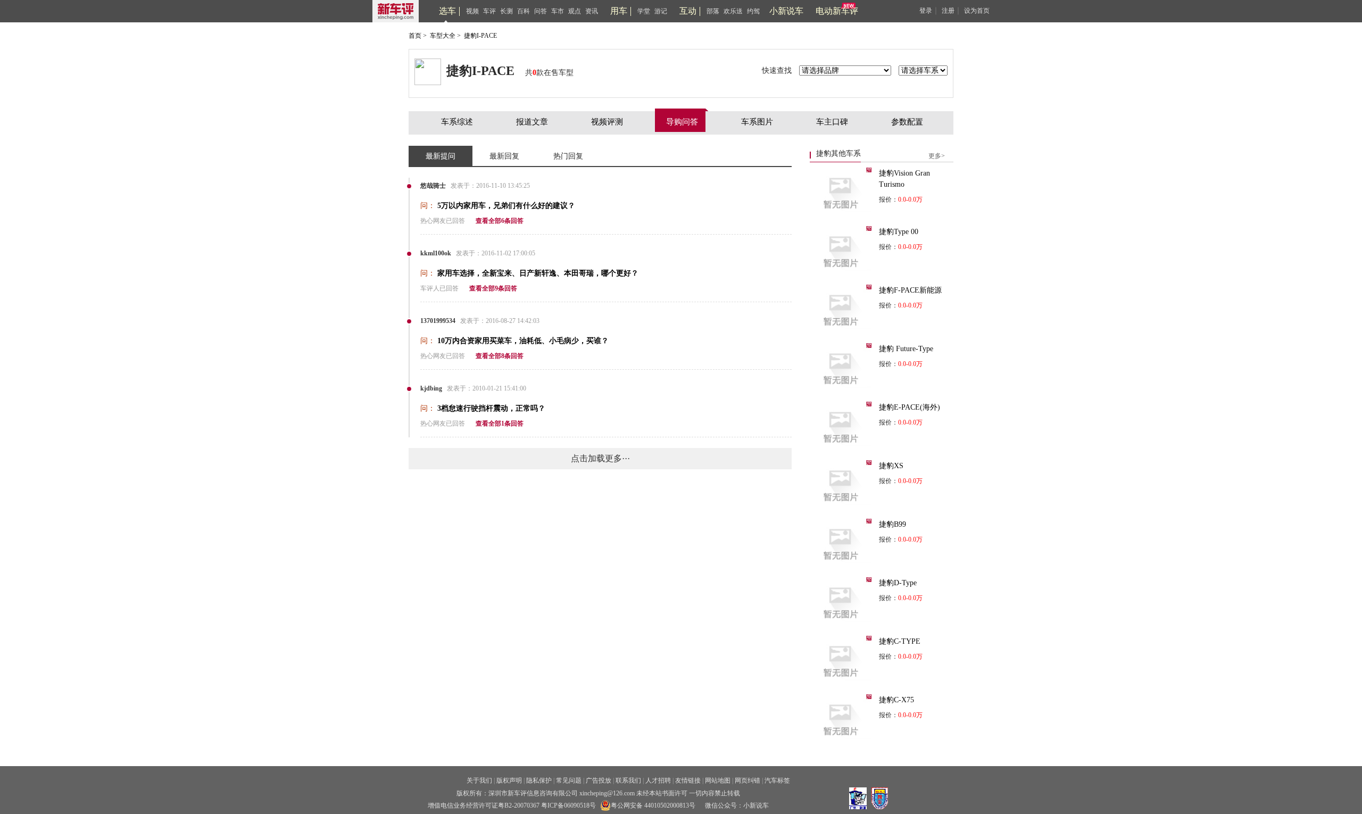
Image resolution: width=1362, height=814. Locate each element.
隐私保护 (539, 780)
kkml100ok (435, 253)
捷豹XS (891, 466)
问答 (540, 11)
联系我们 (628, 780)
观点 (574, 11)
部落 (713, 11)
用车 (618, 10)
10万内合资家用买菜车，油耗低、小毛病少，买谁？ (523, 341)
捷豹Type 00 (898, 232)
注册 (948, 10)
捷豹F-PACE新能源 (910, 290)
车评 (489, 11)
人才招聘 (658, 780)
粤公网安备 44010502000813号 (653, 805)
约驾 (753, 11)
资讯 (591, 11)
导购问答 (682, 122)
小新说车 (786, 10)
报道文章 (532, 122)
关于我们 (479, 780)
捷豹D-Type (898, 583)
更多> (936, 156)
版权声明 (509, 780)
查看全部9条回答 (493, 288)
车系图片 (757, 122)
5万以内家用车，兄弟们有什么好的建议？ (506, 206)
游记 (660, 11)
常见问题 (569, 780)
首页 (415, 35)
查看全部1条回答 (500, 423)
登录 (925, 10)
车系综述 (457, 122)
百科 (523, 11)
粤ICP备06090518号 (568, 805)
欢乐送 (733, 11)
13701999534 (437, 321)
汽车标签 (777, 780)
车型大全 (442, 35)
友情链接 (688, 780)
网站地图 (717, 780)
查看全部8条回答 (500, 356)
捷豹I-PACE (480, 35)
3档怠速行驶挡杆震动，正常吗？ (491, 408)
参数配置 (907, 122)
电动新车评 (837, 10)
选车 (447, 10)
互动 (687, 10)
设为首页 (977, 10)
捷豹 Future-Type (906, 349)
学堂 (643, 11)
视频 (472, 11)
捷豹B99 (892, 524)
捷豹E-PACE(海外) (909, 407)
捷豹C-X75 (896, 700)
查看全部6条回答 (500, 221)
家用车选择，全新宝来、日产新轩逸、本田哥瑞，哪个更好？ (537, 273)
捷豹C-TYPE (899, 641)
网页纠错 (747, 780)
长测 (506, 11)
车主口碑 (832, 122)
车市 (557, 11)
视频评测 (607, 122)
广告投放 (598, 780)
